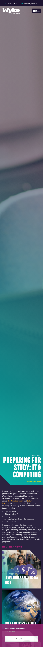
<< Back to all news (34, 481)
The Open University (16, 501)
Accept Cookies (21, 639)
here (13, 631)
